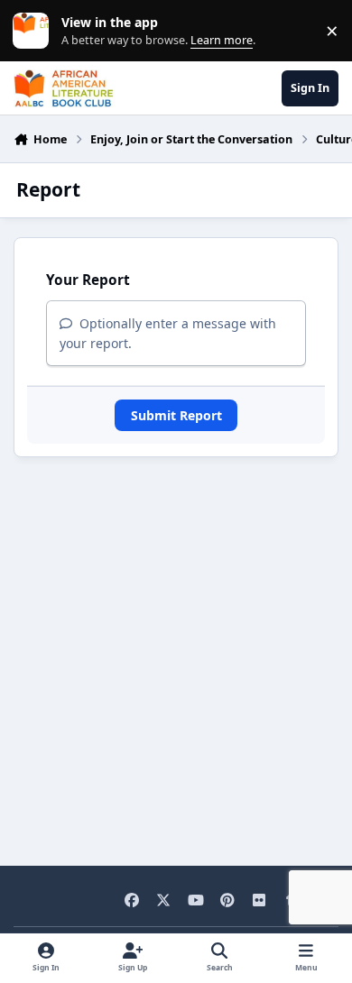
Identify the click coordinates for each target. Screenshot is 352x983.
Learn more (34, 31)
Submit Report (176, 415)
